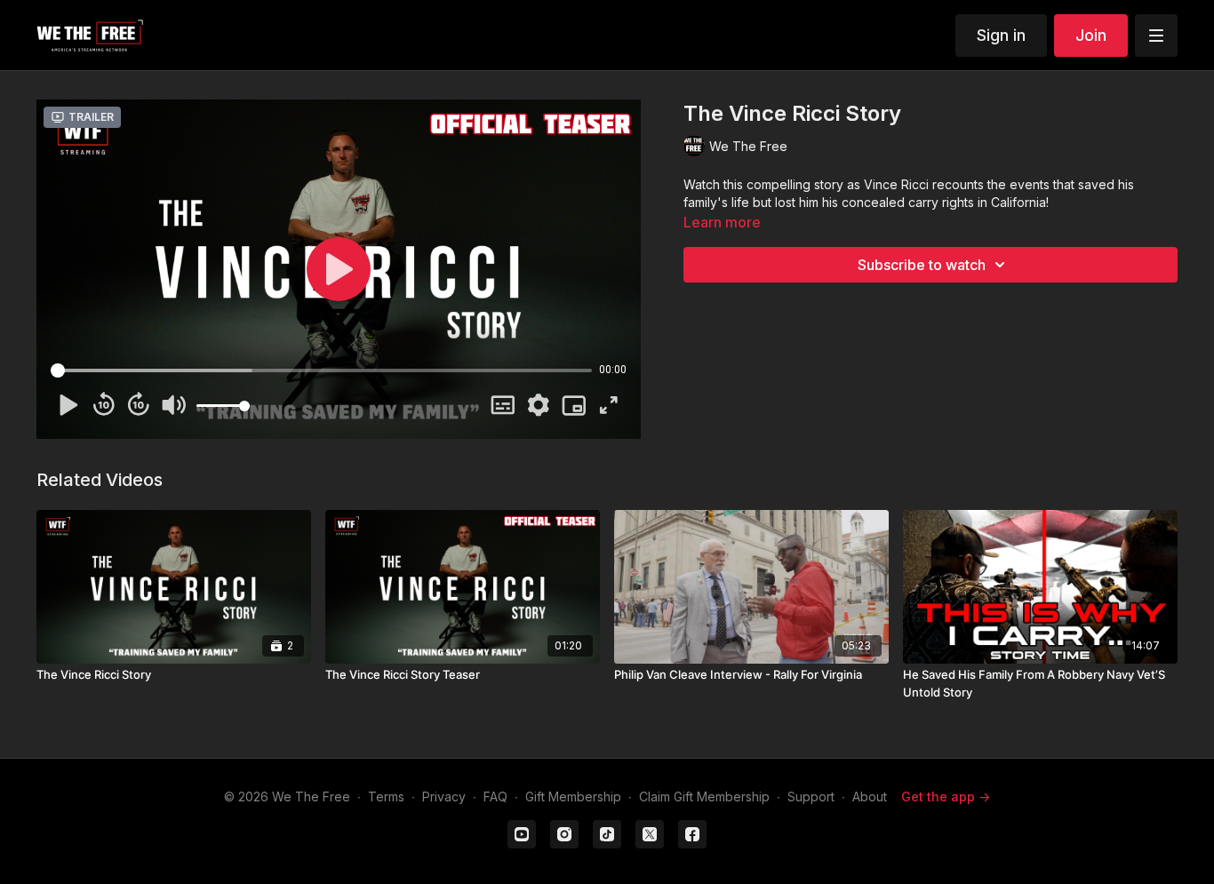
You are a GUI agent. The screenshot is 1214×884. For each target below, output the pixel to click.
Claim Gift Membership (704, 796)
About (869, 796)
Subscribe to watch (922, 265)
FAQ (495, 796)
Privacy (444, 796)
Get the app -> (945, 796)
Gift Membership (573, 796)
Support (811, 796)
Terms (386, 796)
